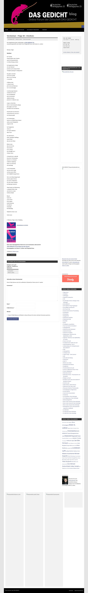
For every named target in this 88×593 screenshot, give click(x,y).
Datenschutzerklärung (79, 590)
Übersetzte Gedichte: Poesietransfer (70, 388)
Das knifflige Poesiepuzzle (68, 307)
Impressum (71, 590)
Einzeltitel (65, 320)
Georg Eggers (64, 440)
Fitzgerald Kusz (76, 436)
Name (8, 304)
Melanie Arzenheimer (68, 453)
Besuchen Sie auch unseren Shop (69, 258)
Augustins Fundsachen (68, 297)
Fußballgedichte (66, 327)
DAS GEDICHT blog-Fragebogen (70, 305)
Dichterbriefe (66, 312)
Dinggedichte (66, 315)
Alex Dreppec (69, 422)
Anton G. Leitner (19, 39)
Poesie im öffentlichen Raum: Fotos (70, 369)
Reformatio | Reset (67, 372)
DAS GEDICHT (65, 262)
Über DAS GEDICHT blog (18, 29)
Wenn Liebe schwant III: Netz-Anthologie (71, 403)
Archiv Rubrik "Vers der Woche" (71, 52)
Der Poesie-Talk (66, 309)
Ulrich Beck (73, 461)
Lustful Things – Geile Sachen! (69, 354)
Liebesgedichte (66, 351)
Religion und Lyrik (67, 377)
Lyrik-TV (65, 361)
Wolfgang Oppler (76, 468)
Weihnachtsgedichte (67, 399)
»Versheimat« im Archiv (22, 225)
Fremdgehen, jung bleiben (68, 324)
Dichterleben (66, 314)
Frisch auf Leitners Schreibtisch (69, 325)
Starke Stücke (72, 459)
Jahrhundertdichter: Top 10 (68, 344)
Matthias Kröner (77, 451)
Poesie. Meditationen (67, 371)
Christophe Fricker (76, 428)
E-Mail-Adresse (10, 307)
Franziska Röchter (65, 438)
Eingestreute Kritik (67, 319)
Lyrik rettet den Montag (68, 357)
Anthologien (65, 295)
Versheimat (13, 254)
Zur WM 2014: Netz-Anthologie (69, 413)
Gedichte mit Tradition (67, 332)
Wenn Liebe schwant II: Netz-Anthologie (71, 401)
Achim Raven (64, 422)
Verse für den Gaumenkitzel (69, 393)
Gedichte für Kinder (67, 330)
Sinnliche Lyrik (66, 383)
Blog (6, 29)
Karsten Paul (74, 445)
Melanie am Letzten (67, 362)
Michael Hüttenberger (71, 456)
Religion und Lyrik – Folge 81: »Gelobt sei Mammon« (12, 266)
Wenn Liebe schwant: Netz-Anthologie (71, 404)
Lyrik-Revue (65, 359)
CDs (64, 299)
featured (68, 436)
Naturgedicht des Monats (68, 364)
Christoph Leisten (64, 431)
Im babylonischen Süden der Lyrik (70, 342)
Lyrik (8, 254)
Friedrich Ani (70, 438)
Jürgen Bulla (69, 445)
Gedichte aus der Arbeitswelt (69, 329)
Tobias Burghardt (66, 461)
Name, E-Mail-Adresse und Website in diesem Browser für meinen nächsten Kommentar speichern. (29, 315)
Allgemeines (65, 292)
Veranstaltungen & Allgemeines (69, 389)
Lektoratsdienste (75, 262)
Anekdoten (65, 294)
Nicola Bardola (77, 456)
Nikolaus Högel (15, 251)
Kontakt (44, 29)
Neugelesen (65, 366)
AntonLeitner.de (72, 480)
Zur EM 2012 (66, 409)
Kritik (64, 349)
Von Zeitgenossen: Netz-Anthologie (70, 398)
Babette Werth (70, 428)
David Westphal (72, 433)
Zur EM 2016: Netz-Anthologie (69, 411)
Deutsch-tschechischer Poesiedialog (71, 310)
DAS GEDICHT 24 (29, 42)
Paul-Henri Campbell (71, 457)
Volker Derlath (75, 466)
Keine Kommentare (27, 39)
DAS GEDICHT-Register (33, 29)
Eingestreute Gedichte (68, 317)
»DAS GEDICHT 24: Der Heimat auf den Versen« (18, 246)
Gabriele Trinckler (77, 438)
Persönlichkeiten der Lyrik (68, 367)
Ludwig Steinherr (69, 451)
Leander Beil (69, 448)
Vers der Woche (66, 391)
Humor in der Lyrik (67, 341)
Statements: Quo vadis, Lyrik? (69, 386)
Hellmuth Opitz (70, 440)
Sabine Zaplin (66, 459)
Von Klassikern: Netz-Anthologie (70, 396)
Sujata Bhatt (76, 459)
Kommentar (10, 285)
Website (8, 311)
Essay (64, 322)
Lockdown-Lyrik (66, 352)
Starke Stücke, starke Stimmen (69, 384)
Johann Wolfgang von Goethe (72, 443)
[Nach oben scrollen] (85, 590)
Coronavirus (72, 431)
